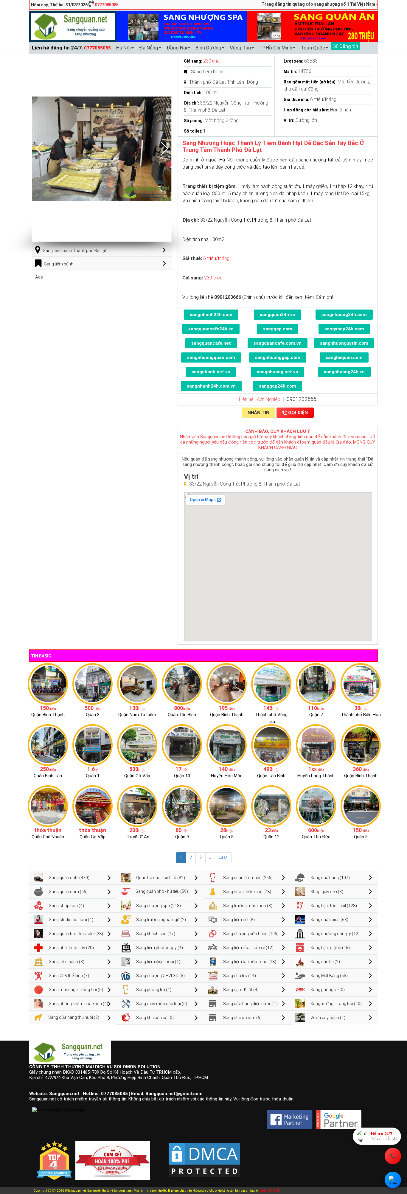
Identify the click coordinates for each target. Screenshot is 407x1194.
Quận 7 (316, 714)
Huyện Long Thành (316, 775)
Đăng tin (348, 46)
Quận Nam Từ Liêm (137, 714)
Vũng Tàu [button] (240, 48)
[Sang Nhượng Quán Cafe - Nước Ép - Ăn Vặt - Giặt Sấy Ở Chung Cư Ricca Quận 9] (182, 806)
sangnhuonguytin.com (344, 343)
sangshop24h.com (344, 329)
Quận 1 (93, 775)
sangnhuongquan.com (211, 357)
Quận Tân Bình (182, 714)
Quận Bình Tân (48, 775)
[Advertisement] (102, 321)
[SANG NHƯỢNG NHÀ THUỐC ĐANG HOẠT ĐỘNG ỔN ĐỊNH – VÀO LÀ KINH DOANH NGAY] (226, 744)
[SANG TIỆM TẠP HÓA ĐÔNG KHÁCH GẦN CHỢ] (182, 683)
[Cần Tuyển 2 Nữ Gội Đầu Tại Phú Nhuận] (48, 806)
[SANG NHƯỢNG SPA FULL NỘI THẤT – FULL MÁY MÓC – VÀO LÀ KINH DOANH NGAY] (271, 744)
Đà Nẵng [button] (148, 48)
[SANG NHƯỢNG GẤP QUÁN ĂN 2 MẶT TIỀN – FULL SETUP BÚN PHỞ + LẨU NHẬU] (316, 744)
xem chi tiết (269, 1190)
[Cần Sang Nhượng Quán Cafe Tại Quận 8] (361, 806)
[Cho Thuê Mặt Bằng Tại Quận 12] (271, 806)
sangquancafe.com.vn (278, 343)
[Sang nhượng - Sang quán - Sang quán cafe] (72, 26)
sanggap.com (277, 329)
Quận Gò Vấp (137, 775)
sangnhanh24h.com (211, 314)
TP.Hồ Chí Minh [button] (275, 48)
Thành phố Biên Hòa (361, 714)
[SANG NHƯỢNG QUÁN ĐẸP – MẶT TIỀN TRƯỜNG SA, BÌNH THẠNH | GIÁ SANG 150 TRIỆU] (48, 683)
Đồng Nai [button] (177, 48)
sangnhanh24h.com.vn (211, 386)
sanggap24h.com (277, 386)
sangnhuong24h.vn (344, 371)
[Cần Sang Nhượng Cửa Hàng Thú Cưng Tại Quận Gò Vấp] (92, 806)
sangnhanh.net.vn (211, 371)
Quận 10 (182, 775)
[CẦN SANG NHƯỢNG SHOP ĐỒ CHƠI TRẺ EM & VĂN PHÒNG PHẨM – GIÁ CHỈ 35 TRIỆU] (361, 683)
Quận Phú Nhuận (48, 836)
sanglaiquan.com (344, 357)
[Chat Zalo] (393, 1180)
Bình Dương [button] (208, 48)
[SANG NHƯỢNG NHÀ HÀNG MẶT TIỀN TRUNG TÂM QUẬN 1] (92, 744)
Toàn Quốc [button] (313, 48)
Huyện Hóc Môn (227, 775)
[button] (165, 148)
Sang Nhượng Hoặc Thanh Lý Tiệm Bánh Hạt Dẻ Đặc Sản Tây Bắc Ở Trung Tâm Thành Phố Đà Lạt (273, 146)
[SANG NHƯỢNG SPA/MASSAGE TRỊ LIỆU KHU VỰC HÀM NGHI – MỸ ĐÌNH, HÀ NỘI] (137, 683)
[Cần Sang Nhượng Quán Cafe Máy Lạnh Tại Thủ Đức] (316, 806)
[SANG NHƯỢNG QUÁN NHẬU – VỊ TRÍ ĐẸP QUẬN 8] (226, 806)
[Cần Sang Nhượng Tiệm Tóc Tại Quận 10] (182, 744)
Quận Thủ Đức (316, 836)
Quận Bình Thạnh (48, 714)
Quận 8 (93, 714)
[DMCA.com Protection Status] (204, 1155)
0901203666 (301, 399)
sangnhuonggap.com (277, 357)
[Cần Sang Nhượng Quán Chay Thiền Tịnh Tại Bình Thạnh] (361, 744)
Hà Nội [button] (123, 48)
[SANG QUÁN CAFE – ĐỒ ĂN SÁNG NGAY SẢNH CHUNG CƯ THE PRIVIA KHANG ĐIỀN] (48, 744)
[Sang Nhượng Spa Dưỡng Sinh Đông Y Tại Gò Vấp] (137, 744)
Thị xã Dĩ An (137, 836)
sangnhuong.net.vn (277, 371)
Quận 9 (182, 836)
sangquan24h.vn (277, 314)
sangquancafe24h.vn (211, 329)
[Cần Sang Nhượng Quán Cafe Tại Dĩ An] (137, 806)
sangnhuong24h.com (344, 314)
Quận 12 (271, 836)
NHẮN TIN (258, 412)
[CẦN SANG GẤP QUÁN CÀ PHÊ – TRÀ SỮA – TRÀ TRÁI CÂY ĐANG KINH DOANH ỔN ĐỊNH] (226, 683)
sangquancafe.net (211, 343)
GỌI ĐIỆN (298, 412)
